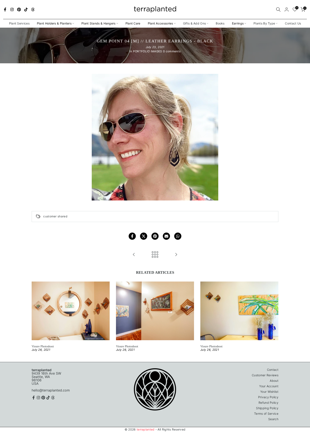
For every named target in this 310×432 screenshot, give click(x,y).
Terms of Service (266, 413)
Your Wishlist (269, 391)
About (274, 380)
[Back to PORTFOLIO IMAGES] (155, 254)
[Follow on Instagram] (12, 9)
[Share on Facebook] (132, 236)
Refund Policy (268, 402)
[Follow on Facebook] (5, 9)
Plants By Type (264, 23)
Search (273, 419)
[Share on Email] (166, 236)
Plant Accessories (160, 23)
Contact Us (293, 23)
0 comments (172, 51)
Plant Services (19, 23)
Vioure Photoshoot (43, 346)
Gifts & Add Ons (194, 23)
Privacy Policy (268, 397)
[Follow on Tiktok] (26, 9)
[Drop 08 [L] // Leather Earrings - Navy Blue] (176, 254)
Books (220, 23)
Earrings (238, 23)
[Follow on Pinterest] (19, 9)
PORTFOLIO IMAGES (147, 51)
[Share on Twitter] (143, 236)
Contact (272, 369)
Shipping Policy (267, 408)
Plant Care (132, 23)
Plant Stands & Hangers (98, 23)
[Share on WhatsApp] (177, 236)
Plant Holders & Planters (54, 23)
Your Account (268, 386)
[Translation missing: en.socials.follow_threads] (33, 9)
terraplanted (146, 429)
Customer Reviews (265, 375)
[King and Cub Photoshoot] (133, 254)
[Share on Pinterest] (155, 236)
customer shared (55, 216)
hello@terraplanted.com (51, 390)
